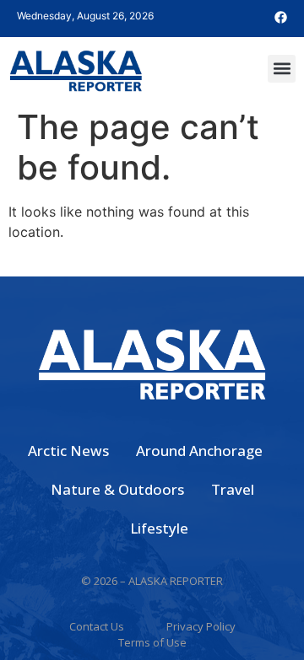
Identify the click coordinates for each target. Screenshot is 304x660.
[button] (282, 69)
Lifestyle (159, 528)
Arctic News (68, 450)
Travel (232, 489)
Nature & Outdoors (117, 489)
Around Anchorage (199, 450)
